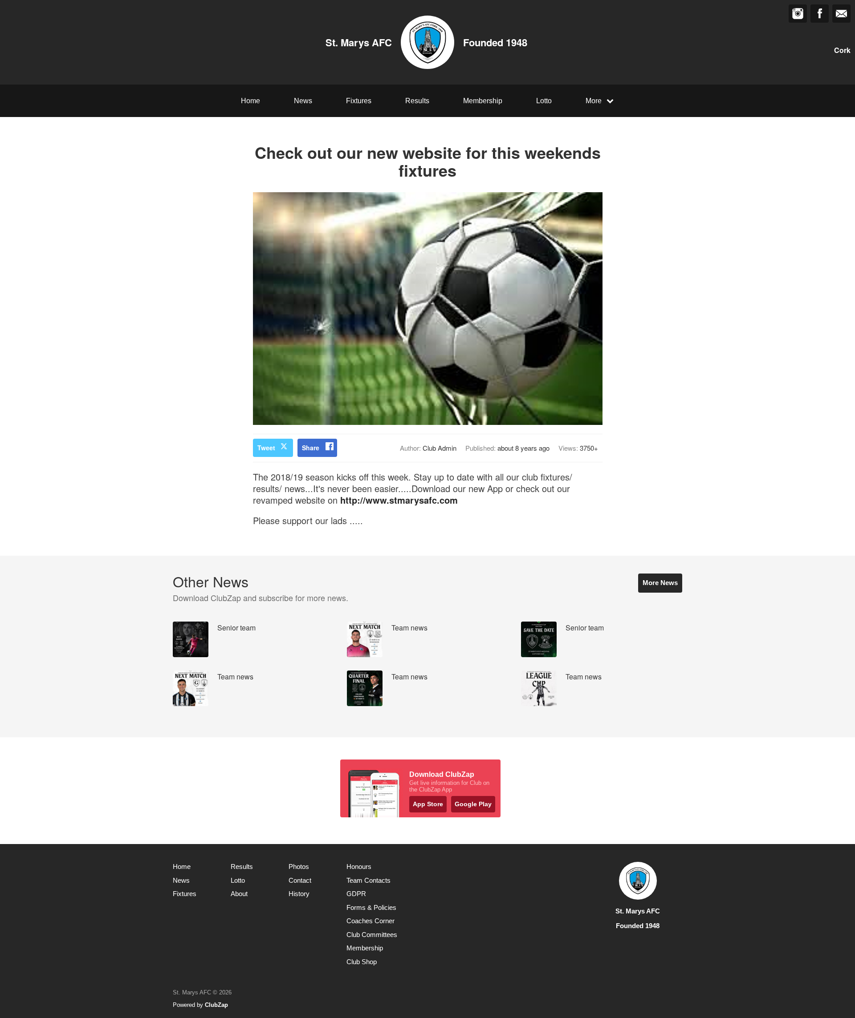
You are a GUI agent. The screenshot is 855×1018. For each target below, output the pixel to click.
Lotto (544, 101)
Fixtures (358, 101)
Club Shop (361, 961)
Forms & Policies (371, 907)
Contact (300, 880)
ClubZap (216, 1005)
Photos (299, 866)
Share (310, 447)
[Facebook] (819, 13)
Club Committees (371, 934)
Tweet (266, 447)
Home (250, 101)
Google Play (473, 804)
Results (417, 101)
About (239, 893)
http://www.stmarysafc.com (399, 499)
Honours (358, 866)
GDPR (356, 893)
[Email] (841, 13)
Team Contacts (368, 880)
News (303, 101)
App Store (428, 804)
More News (660, 582)
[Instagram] (798, 13)
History (299, 893)
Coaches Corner (370, 921)
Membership (482, 101)
